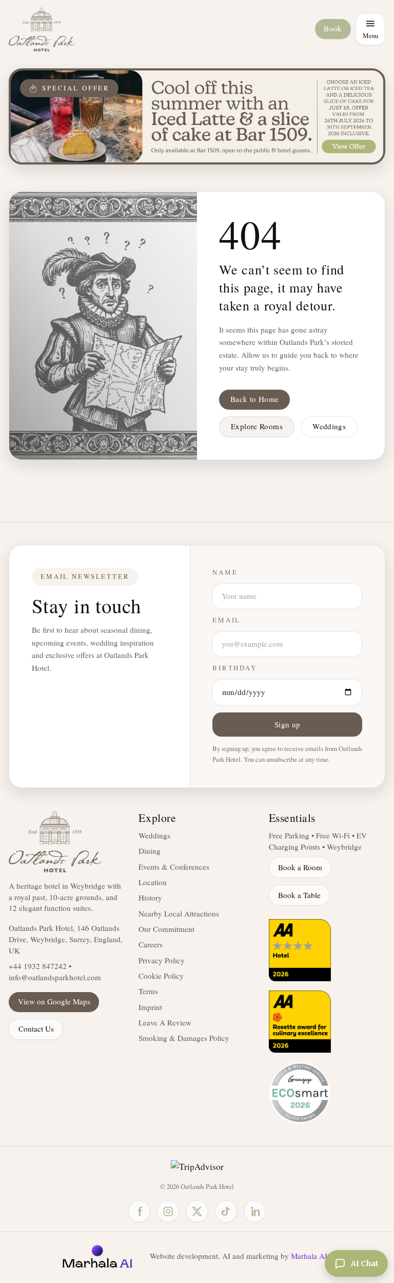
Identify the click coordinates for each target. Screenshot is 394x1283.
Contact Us (36, 1028)
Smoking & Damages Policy (184, 1038)
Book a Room (300, 867)
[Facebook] (139, 1211)
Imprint (150, 1007)
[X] (197, 1211)
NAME (225, 572)
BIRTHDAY (234, 668)
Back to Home (254, 399)
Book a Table (299, 895)
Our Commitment (166, 929)
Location (153, 882)
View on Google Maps (54, 1001)
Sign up (287, 724)
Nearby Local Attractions (179, 913)
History (150, 897)
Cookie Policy (161, 975)
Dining (150, 851)
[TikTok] (226, 1211)
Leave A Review (165, 1022)
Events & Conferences (174, 867)
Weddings (329, 426)
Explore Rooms (257, 426)
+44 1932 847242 (38, 966)
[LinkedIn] (255, 1211)
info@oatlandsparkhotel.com (55, 977)
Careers (151, 944)
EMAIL (226, 620)
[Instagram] (168, 1211)
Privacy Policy (162, 960)
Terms (148, 991)
